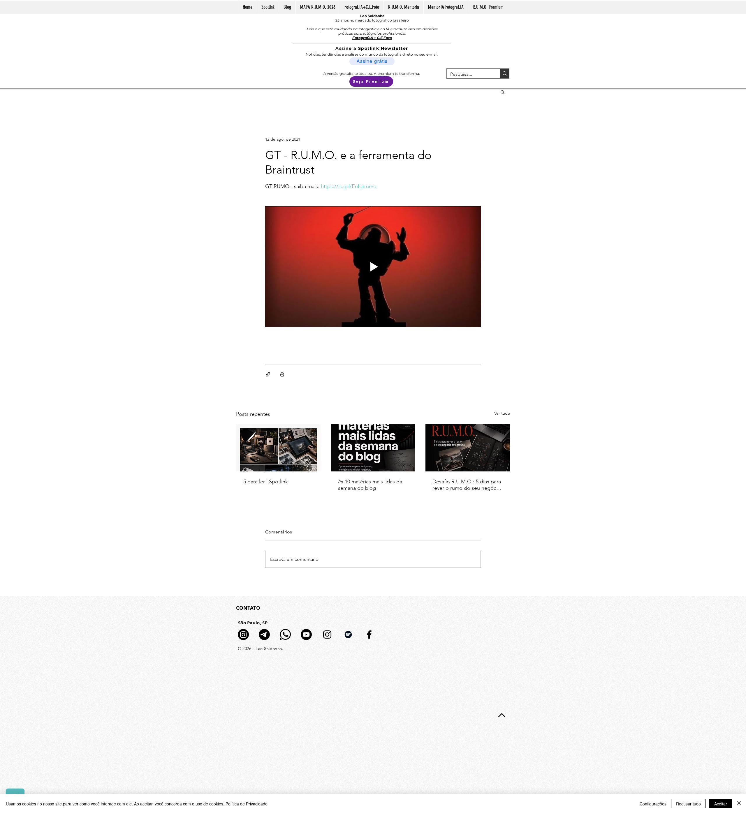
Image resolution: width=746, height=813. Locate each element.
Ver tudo (502, 413)
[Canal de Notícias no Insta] (243, 634)
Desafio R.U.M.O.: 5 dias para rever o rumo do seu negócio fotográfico (466, 484)
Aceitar (720, 804)
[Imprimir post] (282, 374)
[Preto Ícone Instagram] (327, 634)
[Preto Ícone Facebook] (369, 634)
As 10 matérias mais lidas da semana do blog (370, 484)
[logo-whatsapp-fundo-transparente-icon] (285, 634)
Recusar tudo (688, 804)
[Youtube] (306, 634)
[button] (502, 91)
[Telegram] (264, 634)
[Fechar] (739, 803)
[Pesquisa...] (504, 73)
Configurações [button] (653, 804)
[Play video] (373, 266)
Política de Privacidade (247, 804)
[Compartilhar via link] (268, 374)
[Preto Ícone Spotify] (348, 634)
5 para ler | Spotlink (265, 481)
